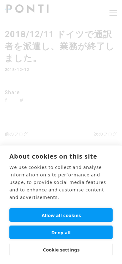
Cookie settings (61, 249)
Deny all (61, 232)
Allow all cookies (61, 215)
